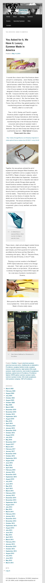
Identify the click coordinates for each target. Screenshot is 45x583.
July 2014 (9, 507)
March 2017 (9, 447)
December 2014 (11, 498)
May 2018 (9, 440)
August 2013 (10, 528)
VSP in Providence (26, 379)
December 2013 (11, 518)
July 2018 (9, 437)
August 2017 (10, 444)
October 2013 (10, 523)
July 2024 (9, 395)
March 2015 (9, 491)
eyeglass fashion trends (21, 367)
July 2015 (9, 481)
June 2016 (9, 463)
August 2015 (10, 479)
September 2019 (11, 416)
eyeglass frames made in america (20, 368)
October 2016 (10, 456)
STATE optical (15, 375)
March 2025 (9, 388)
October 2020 (10, 402)
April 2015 (9, 488)
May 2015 (9, 486)
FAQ (29, 21)
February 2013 (10, 542)
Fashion (14, 363)
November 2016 (11, 453)
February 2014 (10, 514)
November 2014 (11, 500)
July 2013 (9, 530)
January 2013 (10, 544)
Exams (8, 21)
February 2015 (10, 493)
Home (8, 16)
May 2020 (9, 405)
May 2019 (9, 421)
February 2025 (10, 391)
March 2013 (9, 539)
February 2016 (10, 470)
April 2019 (9, 423)
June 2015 (9, 484)
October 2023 (10, 398)
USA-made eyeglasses (29, 377)
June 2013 (9, 532)
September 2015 (11, 477)
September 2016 (11, 458)
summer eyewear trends (13, 377)
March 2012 (9, 563)
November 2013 (11, 521)
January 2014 (10, 516)
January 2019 (10, 428)
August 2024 (10, 393)
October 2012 (10, 549)
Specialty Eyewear (19, 21)
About (15, 16)
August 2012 (10, 553)
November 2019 (11, 412)
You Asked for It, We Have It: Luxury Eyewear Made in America (17, 45)
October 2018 (10, 433)
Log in (8, 571)
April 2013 (9, 537)
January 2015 (10, 495)
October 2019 (10, 414)
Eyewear (30, 16)
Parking (22, 16)
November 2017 (11, 442)
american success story (13, 365)
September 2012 (11, 551)
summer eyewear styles (27, 375)
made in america (17, 371)
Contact (8, 25)
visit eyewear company (13, 379)
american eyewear (28, 363)
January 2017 (10, 451)
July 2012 (9, 556)
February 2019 (10, 426)
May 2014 (9, 509)
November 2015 (11, 474)
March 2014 (9, 511)
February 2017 (10, 449)
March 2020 (9, 407)
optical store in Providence (20, 373)
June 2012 (9, 558)
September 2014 (11, 502)
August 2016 (10, 460)
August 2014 (10, 505)
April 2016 (9, 467)
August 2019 (10, 419)
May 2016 (9, 465)
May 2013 (9, 535)
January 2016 (10, 472)
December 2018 (11, 430)
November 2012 (11, 546)
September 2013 (11, 525)
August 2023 (10, 400)
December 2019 (11, 409)
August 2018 (10, 435)
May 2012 (9, 560)
